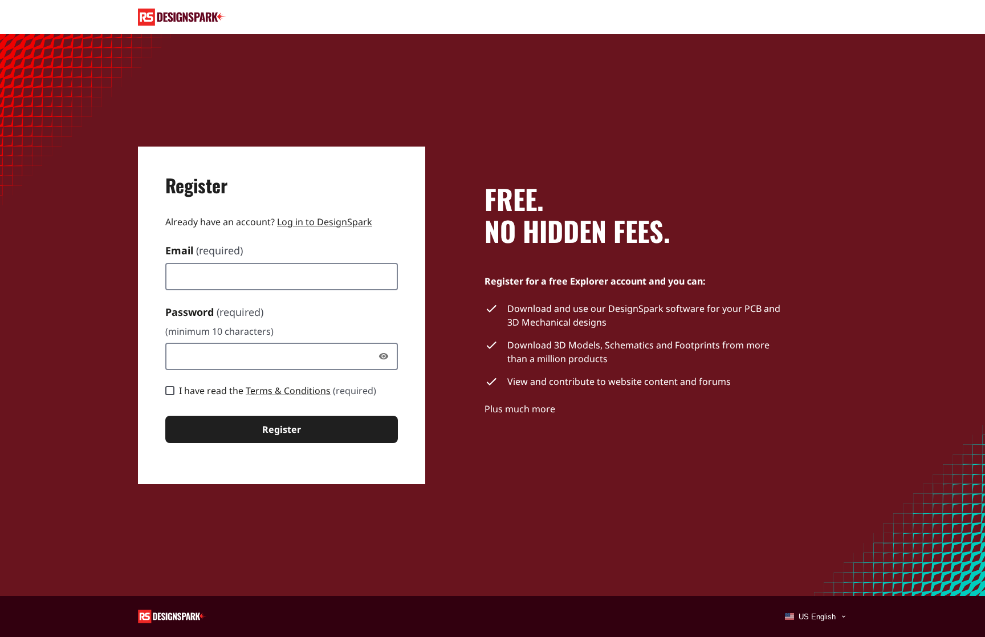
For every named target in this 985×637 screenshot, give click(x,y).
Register (281, 429)
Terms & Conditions (288, 390)
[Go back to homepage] (182, 17)
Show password (386, 356)
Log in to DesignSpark (324, 222)
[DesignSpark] (172, 615)
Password (214, 312)
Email (204, 250)
